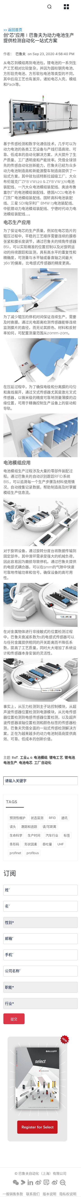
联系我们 (33, 1194)
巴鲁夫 (21, 54)
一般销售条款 (13, 1194)
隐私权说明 (67, 1194)
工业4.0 (26, 758)
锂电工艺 (56, 758)
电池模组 (40, 758)
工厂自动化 (42, 763)
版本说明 (49, 1194)
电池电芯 (26, 763)
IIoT (15, 758)
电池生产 (10, 763)
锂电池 (70, 758)
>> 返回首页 (12, 30)
